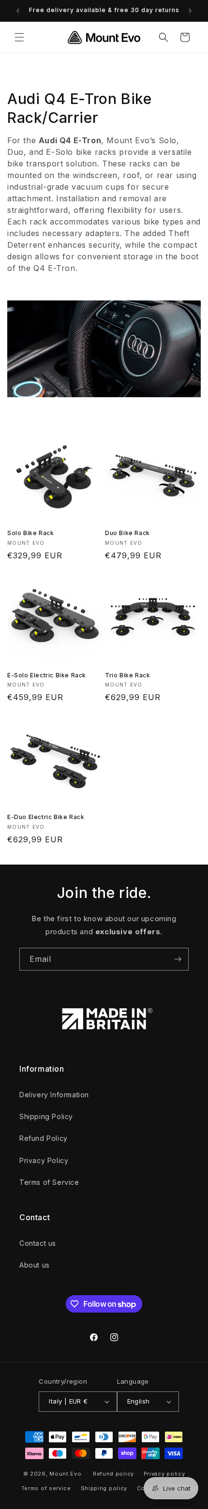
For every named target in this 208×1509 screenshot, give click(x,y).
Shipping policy (104, 1488)
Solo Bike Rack (30, 533)
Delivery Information (54, 1095)
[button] (19, 37)
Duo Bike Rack (127, 533)
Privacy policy (164, 1473)
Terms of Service (49, 1182)
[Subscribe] (177, 959)
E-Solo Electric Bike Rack (46, 675)
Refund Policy (43, 1138)
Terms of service (46, 1488)
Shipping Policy (46, 1116)
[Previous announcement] (18, 10)
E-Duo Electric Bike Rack (45, 817)
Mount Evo (65, 1473)
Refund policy (113, 1473)
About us (34, 1265)
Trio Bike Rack (127, 675)
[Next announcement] (190, 10)
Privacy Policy (43, 1160)
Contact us (37, 1243)
